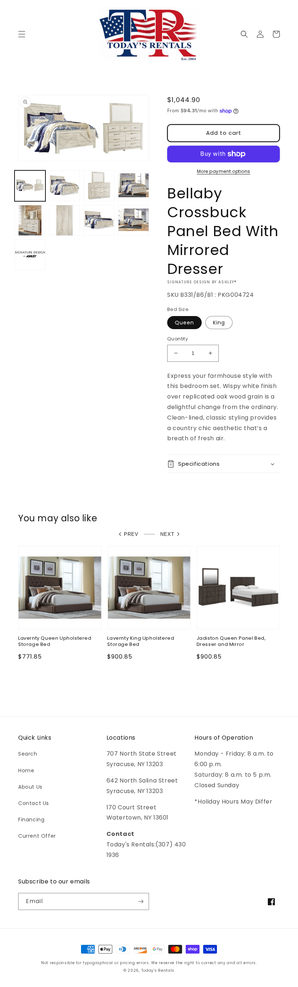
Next (167, 534)
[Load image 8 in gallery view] (99, 220)
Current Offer (37, 836)
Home (26, 770)
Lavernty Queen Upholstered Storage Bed (55, 641)
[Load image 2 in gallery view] (64, 185)
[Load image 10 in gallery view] (30, 254)
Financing (31, 819)
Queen (184, 322)
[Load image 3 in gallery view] (99, 185)
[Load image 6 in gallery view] (64, 220)
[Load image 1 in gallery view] (30, 185)
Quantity (177, 338)
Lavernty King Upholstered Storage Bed (140, 641)
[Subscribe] (141, 901)
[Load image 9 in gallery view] (133, 220)
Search (27, 753)
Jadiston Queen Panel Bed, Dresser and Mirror (231, 641)
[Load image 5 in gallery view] (30, 220)
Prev (131, 534)
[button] (22, 34)
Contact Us (33, 803)
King (219, 322)
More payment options (223, 171)
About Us (30, 786)
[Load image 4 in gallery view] (133, 185)
